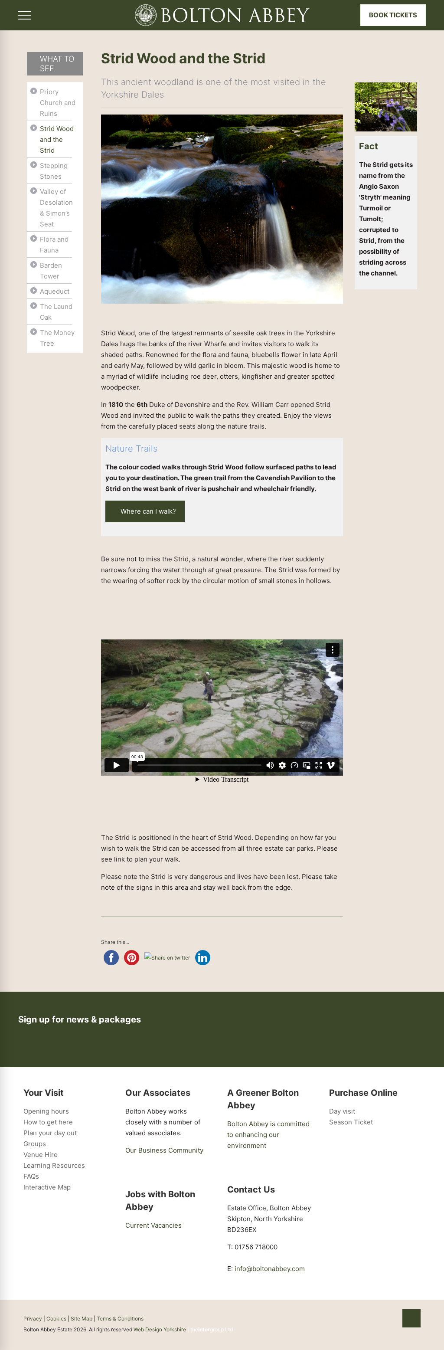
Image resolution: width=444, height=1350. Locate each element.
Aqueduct (54, 291)
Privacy (32, 1318)
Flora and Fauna (54, 244)
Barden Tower (51, 270)
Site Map (81, 1318)
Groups (34, 1144)
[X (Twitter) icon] (372, 1318)
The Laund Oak (56, 311)
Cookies (56, 1318)
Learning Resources (54, 1165)
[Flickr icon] (381, 1318)
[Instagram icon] (390, 1318)
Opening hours (46, 1111)
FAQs (31, 1176)
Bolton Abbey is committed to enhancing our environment (268, 1135)
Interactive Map (47, 1187)
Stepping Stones (54, 170)
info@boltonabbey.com (270, 1269)
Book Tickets (393, 15)
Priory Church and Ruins (57, 103)
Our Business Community (164, 1150)
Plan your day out (50, 1133)
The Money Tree (57, 337)
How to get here (48, 1122)
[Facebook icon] (363, 1318)
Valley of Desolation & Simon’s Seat (56, 207)
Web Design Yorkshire (160, 1329)
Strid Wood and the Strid (57, 139)
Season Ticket (351, 1122)
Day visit (342, 1111)
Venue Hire (40, 1154)
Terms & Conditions (120, 1318)
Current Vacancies (153, 1225)
